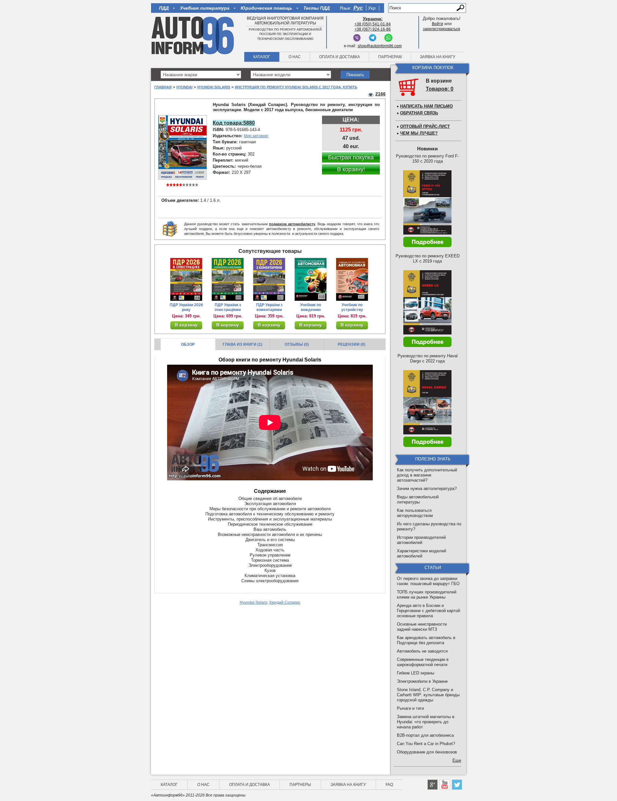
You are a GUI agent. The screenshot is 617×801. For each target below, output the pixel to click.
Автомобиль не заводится (422, 651)
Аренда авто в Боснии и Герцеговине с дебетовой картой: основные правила (429, 610)
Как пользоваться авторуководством (415, 513)
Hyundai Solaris (213, 87)
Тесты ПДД (316, 8)
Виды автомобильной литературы (418, 499)
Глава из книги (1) (242, 344)
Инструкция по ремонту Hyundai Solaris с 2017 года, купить (296, 87)
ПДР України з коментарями (269, 307)
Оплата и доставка (339, 57)
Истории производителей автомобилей (421, 540)
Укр (372, 8)
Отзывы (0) (297, 344)
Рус (358, 8)
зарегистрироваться (441, 29)
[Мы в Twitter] (457, 784)
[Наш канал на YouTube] (445, 784)
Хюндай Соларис (284, 602)
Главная (163, 87)
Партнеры (300, 784)
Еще (456, 760)
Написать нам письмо (426, 106)
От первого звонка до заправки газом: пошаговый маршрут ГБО (428, 581)
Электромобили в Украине (422, 681)
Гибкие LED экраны (415, 673)
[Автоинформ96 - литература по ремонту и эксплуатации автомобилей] (193, 35)
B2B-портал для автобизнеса (425, 735)
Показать (355, 74)
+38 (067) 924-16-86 (372, 29)
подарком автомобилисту (292, 224)
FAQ (389, 784)
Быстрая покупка (351, 157)
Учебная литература (204, 8)
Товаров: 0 (439, 89)
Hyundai (184, 87)
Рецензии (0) (351, 344)
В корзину (186, 324)
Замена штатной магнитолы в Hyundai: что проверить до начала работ (425, 721)
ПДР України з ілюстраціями (228, 307)
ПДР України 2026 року (186, 307)
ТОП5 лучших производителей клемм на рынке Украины (426, 595)
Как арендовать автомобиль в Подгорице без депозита (426, 640)
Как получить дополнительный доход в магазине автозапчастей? (427, 475)
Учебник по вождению (310, 307)
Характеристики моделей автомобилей (421, 553)
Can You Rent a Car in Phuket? (426, 743)
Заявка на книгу (437, 57)
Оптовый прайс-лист (425, 126)
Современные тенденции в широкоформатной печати (423, 662)
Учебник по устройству (352, 307)
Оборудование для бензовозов (427, 752)
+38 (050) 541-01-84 (372, 24)
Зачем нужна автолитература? (427, 488)
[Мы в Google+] (432, 784)
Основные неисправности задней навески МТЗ (422, 627)
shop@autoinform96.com (380, 46)
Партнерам (390, 57)
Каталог (261, 57)
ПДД (164, 8)
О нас (295, 57)
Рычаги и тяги (410, 708)
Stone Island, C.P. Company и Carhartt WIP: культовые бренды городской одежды (428, 694)
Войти (437, 24)
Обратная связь (419, 113)
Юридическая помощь (266, 8)
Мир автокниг (256, 136)
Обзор (188, 344)
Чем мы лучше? (419, 133)
